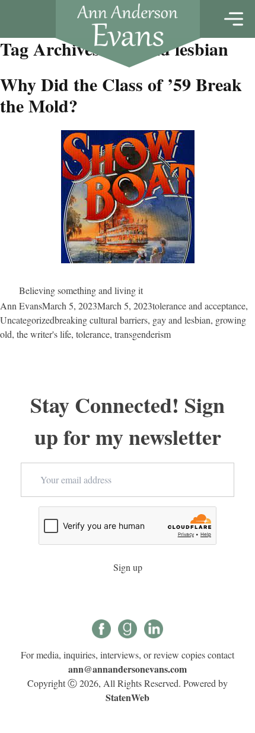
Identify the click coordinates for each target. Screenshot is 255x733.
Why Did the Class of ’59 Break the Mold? (121, 94)
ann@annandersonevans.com (127, 669)
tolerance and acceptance (199, 305)
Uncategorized (27, 320)
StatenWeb (127, 697)
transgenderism (142, 334)
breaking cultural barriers (101, 320)
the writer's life (44, 334)
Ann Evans (21, 305)
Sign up (127, 567)
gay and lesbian (181, 320)
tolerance (93, 334)
